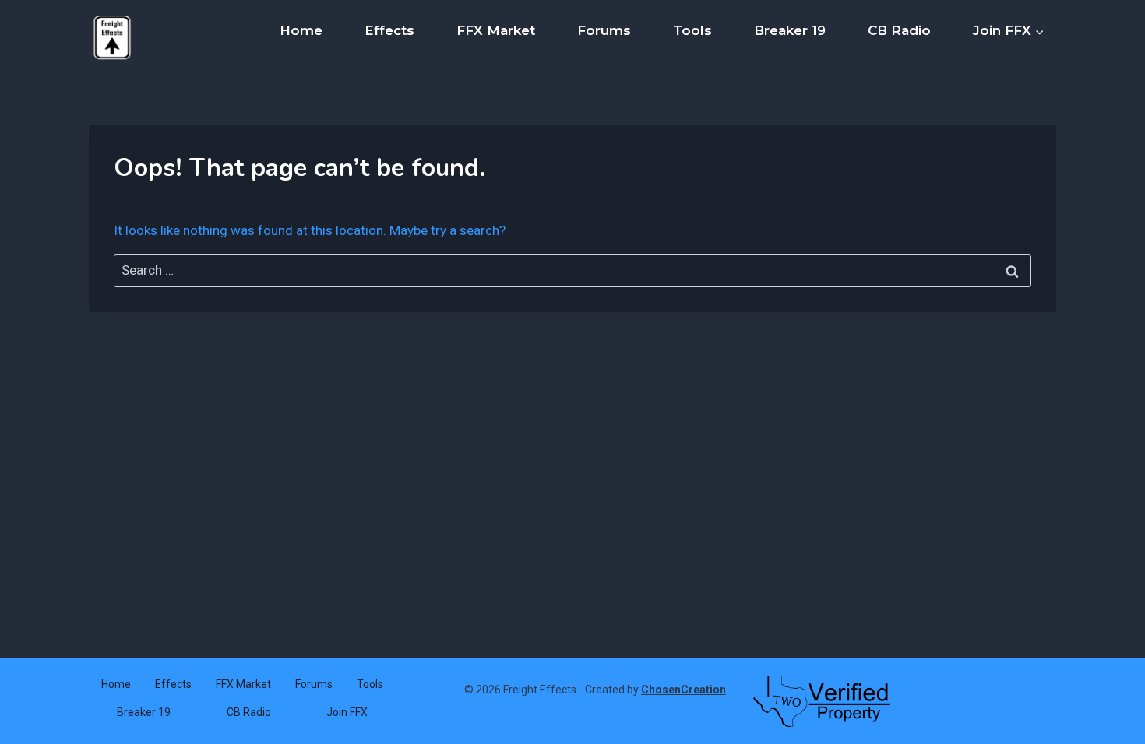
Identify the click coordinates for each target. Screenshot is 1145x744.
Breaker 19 (790, 30)
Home (301, 30)
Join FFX (347, 712)
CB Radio (899, 30)
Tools (692, 30)
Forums (604, 30)
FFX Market (495, 30)
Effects (389, 30)
